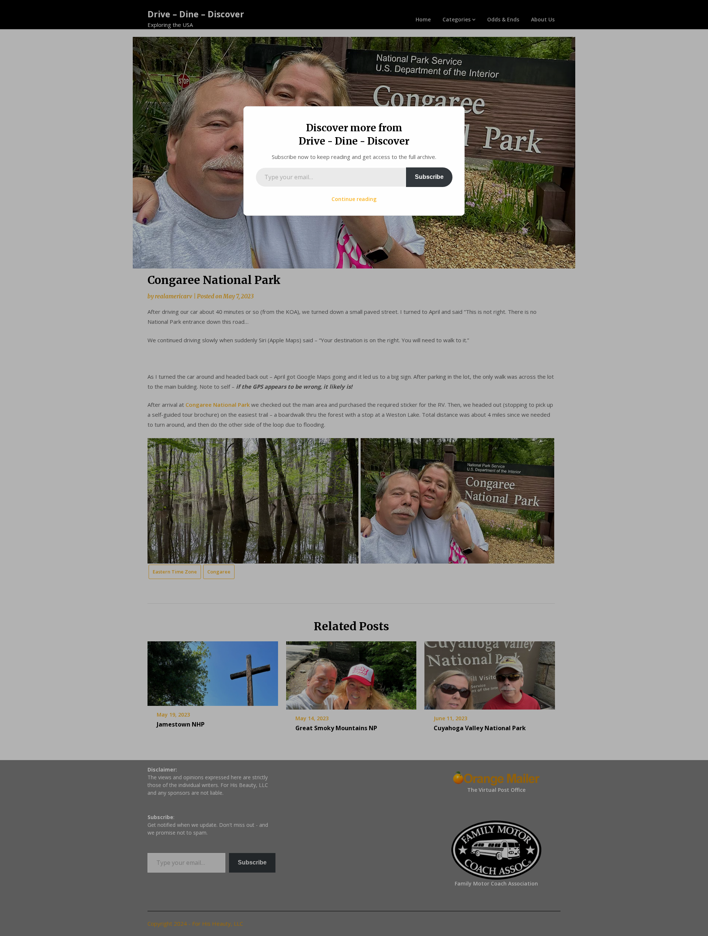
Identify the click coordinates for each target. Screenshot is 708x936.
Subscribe (429, 177)
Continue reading (354, 198)
